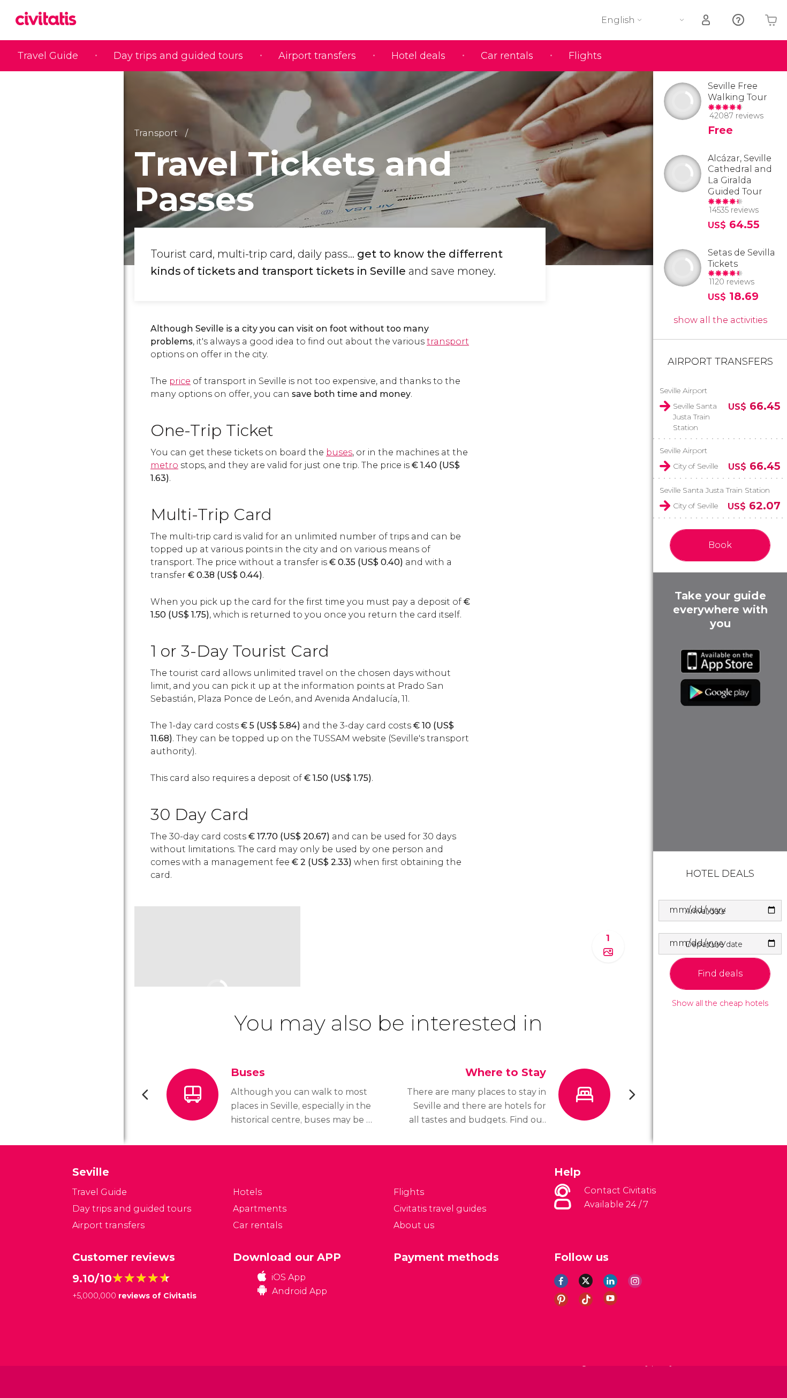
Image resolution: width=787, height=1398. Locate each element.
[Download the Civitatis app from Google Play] (720, 692)
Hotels (247, 1192)
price (180, 381)
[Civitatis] (99, 1381)
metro (164, 465)
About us (414, 1225)
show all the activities (720, 320)
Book (720, 545)
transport (448, 341)
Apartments (259, 1209)
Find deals (720, 973)
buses (339, 452)
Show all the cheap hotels (720, 1003)
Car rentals (507, 56)
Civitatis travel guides (440, 1209)
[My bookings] (707, 20)
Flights (585, 56)
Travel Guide (48, 56)
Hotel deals (418, 56)
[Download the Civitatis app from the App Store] (720, 661)
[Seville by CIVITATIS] (50, 19)
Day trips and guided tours (178, 56)
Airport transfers (317, 56)
